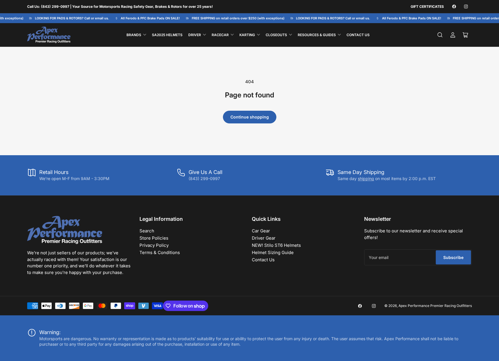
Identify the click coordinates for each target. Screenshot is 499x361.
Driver (194, 35)
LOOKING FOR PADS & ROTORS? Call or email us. (70, 18)
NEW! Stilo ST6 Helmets (276, 245)
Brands (133, 35)
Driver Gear (263, 238)
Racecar (220, 35)
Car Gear (261, 231)
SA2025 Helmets (167, 35)
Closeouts (276, 35)
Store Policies (153, 238)
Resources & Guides (317, 35)
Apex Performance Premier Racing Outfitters (435, 305)
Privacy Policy (154, 245)
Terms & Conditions (159, 252)
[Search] (440, 35)
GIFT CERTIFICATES (427, 6)
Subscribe (453, 257)
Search (146, 231)
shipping (366, 178)
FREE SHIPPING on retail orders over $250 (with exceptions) (236, 18)
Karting (247, 35)
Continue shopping (249, 116)
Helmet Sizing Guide (273, 252)
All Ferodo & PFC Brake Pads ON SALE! (148, 18)
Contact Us (358, 35)
